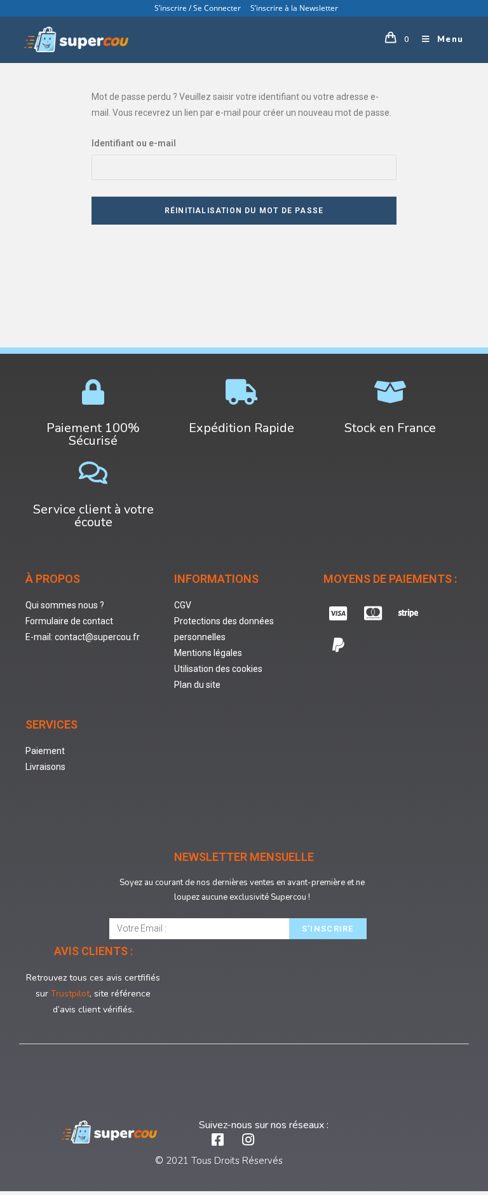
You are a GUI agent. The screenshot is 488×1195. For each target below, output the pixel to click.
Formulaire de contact (69, 621)
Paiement (45, 751)
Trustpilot (70, 994)
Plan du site (197, 685)
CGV (182, 605)
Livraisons (45, 767)
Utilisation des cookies (218, 669)
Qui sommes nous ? (64, 605)
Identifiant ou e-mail (134, 143)
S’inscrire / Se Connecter (197, 8)
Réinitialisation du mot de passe (244, 210)
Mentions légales (208, 653)
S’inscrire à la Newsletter (294, 8)
